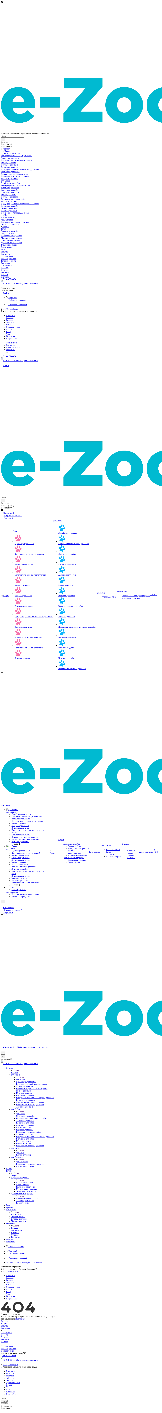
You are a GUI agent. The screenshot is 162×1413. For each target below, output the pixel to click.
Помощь (4, 1342)
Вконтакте (10, 316)
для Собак (20, 1114)
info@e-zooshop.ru (10, 309)
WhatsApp (10, 336)
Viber (8, 332)
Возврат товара (7, 1351)
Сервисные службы (24, 1182)
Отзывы (4, 1337)
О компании (6, 1332)
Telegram (10, 322)
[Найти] (3, 139)
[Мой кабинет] (2, 905)
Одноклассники (13, 327)
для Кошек (20, 1079)
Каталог (14, 1072)
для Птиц (20, 1152)
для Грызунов (22, 1162)
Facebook (10, 318)
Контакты (5, 1339)
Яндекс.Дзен (11, 338)
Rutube (9, 329)
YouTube (9, 325)
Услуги (14, 1175)
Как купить (16, 1214)
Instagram (10, 320)
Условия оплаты (8, 1346)
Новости (4, 1335)
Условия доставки (8, 1348)
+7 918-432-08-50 (9, 279)
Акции (4, 1323)
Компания (15, 1228)
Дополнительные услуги (27, 1198)
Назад (16, 1070)
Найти (4, 1401)
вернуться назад (8, 1319)
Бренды (4, 1326)
